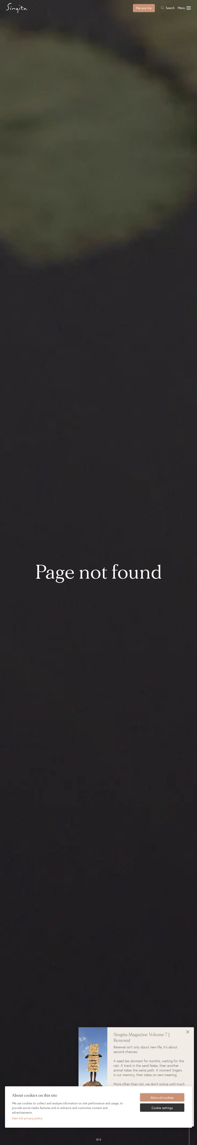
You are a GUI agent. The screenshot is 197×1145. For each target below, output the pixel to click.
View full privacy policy (27, 1118)
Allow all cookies (162, 1098)
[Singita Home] (22, 8)
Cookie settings (162, 1108)
